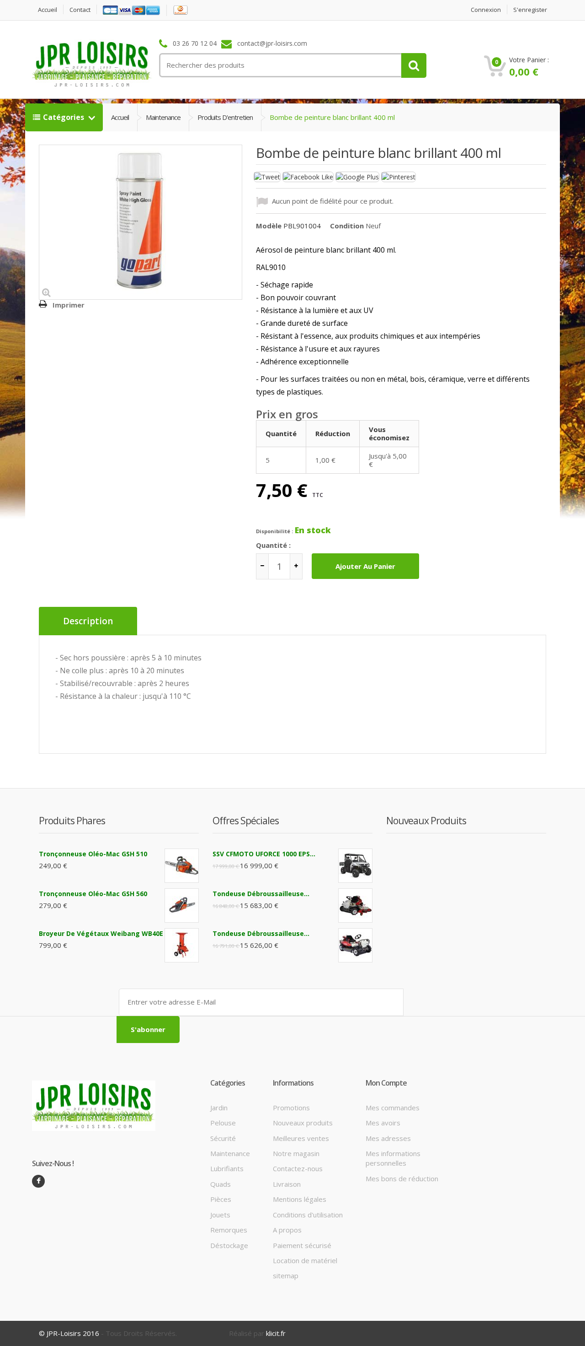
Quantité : (273, 545)
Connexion (486, 9)
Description (88, 621)
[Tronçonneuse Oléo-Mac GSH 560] (182, 905)
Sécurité (223, 1138)
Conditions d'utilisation (308, 1214)
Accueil (47, 9)
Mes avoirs (383, 1122)
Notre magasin (296, 1153)
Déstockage (229, 1245)
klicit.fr (276, 1333)
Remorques (228, 1229)
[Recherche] (413, 65)
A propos (287, 1229)
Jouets (220, 1214)
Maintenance (163, 117)
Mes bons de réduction (402, 1178)
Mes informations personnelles (393, 1158)
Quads (220, 1184)
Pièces (220, 1199)
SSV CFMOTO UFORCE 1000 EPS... (264, 853)
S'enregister (530, 9)
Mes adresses (388, 1138)
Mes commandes (393, 1107)
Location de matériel (305, 1260)
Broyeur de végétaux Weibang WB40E (101, 933)
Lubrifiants (227, 1168)
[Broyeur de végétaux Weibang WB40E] (182, 945)
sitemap (285, 1275)
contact (79, 9)
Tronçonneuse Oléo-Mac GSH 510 (93, 853)
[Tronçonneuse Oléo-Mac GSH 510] (182, 866)
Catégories (64, 117)
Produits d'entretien (225, 117)
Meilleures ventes (301, 1138)
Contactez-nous (298, 1168)
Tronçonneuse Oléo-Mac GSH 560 (93, 893)
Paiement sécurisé (302, 1245)
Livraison (287, 1184)
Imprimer (69, 304)
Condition (347, 225)
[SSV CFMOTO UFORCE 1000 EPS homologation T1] (355, 866)
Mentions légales (299, 1199)
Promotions (291, 1107)
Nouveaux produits (303, 1122)
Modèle (269, 225)
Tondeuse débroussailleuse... (261, 893)
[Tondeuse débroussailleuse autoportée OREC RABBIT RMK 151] (355, 905)
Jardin (219, 1107)
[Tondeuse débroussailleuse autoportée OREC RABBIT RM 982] (355, 945)
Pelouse (223, 1122)
